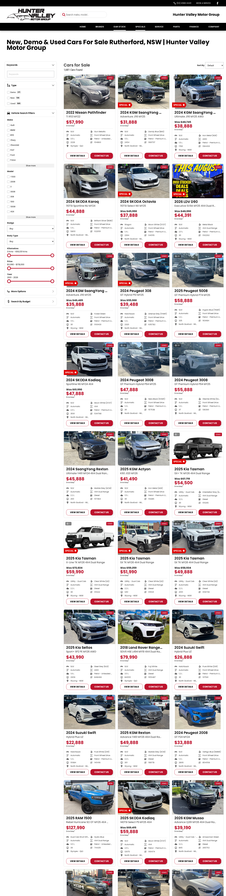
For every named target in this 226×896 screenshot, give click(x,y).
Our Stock (120, 26)
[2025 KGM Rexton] (143, 712)
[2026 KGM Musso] (198, 797)
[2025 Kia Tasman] (198, 448)
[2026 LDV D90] (198, 181)
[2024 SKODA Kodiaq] (89, 359)
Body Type (12, 235)
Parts (176, 26)
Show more (31, 165)
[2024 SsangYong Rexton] (89, 448)
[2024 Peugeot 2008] (198, 712)
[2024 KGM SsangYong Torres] (143, 92)
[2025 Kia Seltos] (89, 627)
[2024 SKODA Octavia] (143, 181)
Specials (140, 26)
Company (213, 26)
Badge (10, 222)
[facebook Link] (217, 3)
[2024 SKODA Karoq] (89, 181)
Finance (194, 26)
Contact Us (101, 155)
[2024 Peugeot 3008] (143, 359)
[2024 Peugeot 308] (143, 270)
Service (159, 26)
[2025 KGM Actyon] (143, 448)
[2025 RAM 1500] (89, 797)
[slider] (9, 255)
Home (83, 26)
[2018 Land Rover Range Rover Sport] (143, 627)
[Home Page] (31, 14)
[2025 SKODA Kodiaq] (143, 797)
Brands (100, 26)
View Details (77, 155)
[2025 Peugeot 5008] (198, 270)
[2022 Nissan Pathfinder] (89, 92)
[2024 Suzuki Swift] (198, 627)
